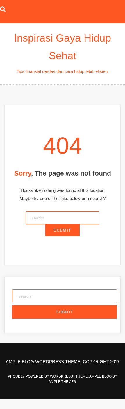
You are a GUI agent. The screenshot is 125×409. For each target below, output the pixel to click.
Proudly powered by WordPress (41, 376)
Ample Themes (62, 382)
